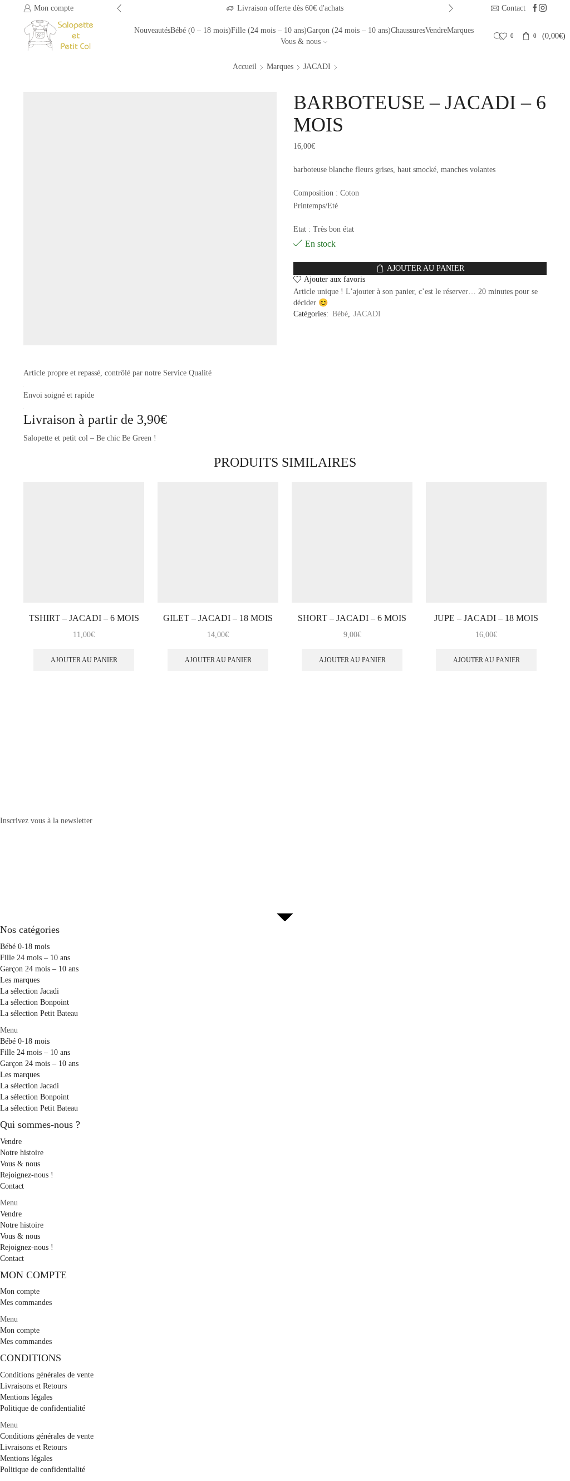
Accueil (245, 66)
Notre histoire (21, 1152)
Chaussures (408, 30)
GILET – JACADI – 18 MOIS (218, 618)
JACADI (317, 66)
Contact (12, 1186)
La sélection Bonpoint (34, 1002)
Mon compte (20, 1291)
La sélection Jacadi (29, 991)
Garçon (349, 30)
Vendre (436, 30)
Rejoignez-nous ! (26, 1175)
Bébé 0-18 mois (25, 946)
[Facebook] (535, 8)
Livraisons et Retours (33, 1386)
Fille (269, 30)
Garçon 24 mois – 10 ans (39, 969)
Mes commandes (26, 1302)
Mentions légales (26, 1397)
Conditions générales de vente (47, 1375)
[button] (285, 1030)
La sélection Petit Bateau (39, 1013)
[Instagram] (543, 8)
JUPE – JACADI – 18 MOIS (486, 618)
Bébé (200, 30)
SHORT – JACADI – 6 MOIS (352, 618)
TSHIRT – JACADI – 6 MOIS (84, 618)
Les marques (20, 980)
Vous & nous (301, 41)
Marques (460, 30)
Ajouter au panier (425, 268)
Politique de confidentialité (42, 1408)
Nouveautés (152, 30)
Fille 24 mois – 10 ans (35, 958)
